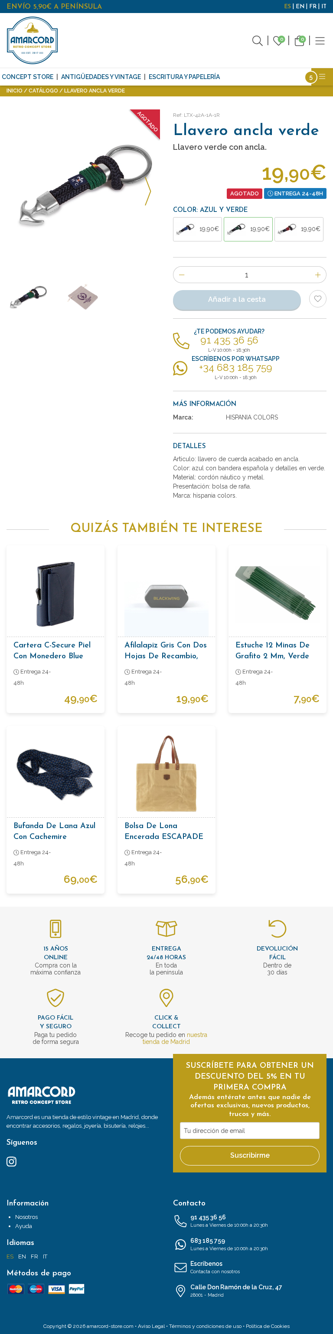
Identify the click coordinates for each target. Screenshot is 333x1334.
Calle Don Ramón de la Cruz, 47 (236, 1291)
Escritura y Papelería (184, 76)
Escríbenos (215, 1267)
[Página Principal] (33, 40)
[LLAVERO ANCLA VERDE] (83, 186)
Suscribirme (250, 1155)
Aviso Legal (151, 1326)
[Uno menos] (181, 274)
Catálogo (43, 91)
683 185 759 (229, 1244)
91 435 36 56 (229, 1221)
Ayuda (23, 1226)
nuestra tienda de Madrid (175, 1038)
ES (287, 7)
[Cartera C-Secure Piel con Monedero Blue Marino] (55, 594)
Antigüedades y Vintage (101, 76)
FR (313, 7)
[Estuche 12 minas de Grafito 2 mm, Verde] (277, 594)
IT (323, 7)
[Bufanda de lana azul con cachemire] (55, 775)
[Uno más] (318, 274)
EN (300, 7)
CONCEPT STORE (27, 76)
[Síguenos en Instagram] (11, 1160)
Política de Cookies (268, 1326)
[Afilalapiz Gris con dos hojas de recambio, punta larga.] (166, 594)
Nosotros (26, 1217)
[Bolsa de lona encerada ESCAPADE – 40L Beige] (166, 775)
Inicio (15, 91)
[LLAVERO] (83, 297)
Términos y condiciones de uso (205, 1326)
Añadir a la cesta (237, 299)
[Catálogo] (319, 40)
